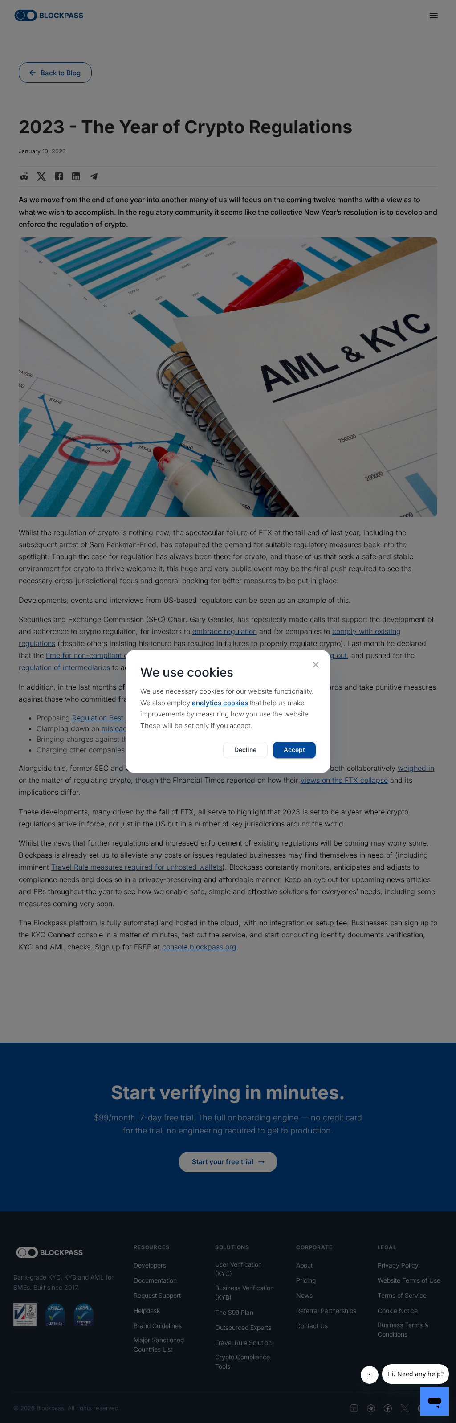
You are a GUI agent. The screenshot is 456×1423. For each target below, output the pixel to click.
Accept (294, 749)
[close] (316, 665)
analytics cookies (220, 703)
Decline (245, 749)
